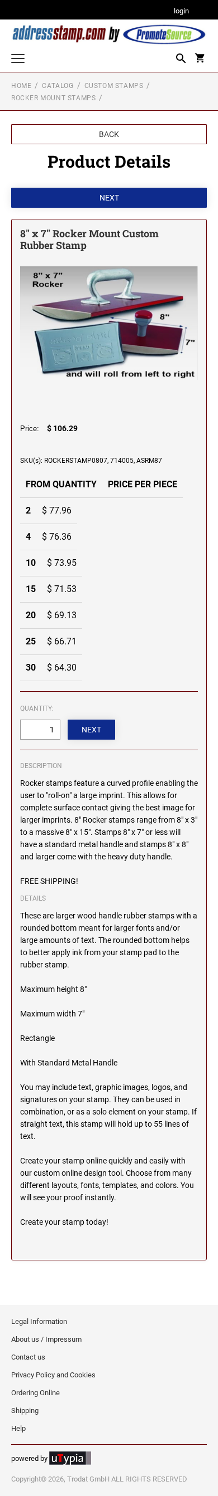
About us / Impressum (46, 1339)
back (109, 134)
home (21, 86)
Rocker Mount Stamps (53, 98)
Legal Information (39, 1321)
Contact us (28, 1357)
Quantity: (37, 708)
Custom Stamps (114, 86)
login (181, 11)
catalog (57, 86)
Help (18, 1428)
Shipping (25, 1410)
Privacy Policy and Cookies (53, 1375)
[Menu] (17, 60)
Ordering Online (35, 1393)
